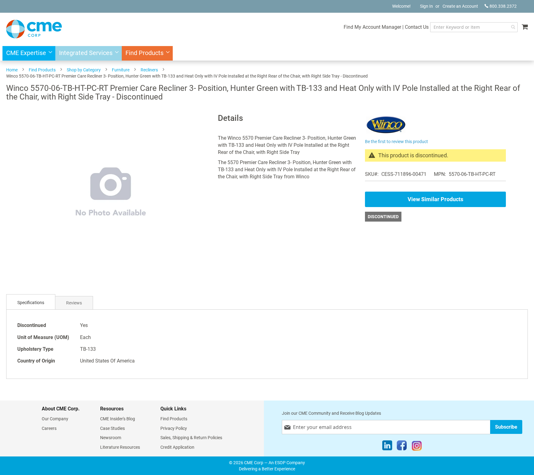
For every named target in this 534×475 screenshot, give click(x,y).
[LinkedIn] (387, 446)
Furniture (120, 69)
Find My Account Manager (372, 27)
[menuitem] (27, 53)
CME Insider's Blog (117, 418)
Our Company (55, 418)
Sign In (426, 6)
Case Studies (112, 428)
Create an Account (460, 6)
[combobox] (474, 27)
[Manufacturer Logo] (386, 134)
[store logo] (34, 29)
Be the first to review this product (396, 141)
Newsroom (110, 437)
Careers (49, 428)
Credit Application (177, 447)
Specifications (30, 302)
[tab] (30, 302)
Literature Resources (120, 447)
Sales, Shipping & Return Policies (191, 437)
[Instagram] (416, 446)
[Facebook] (402, 446)
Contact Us (417, 27)
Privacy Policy (173, 428)
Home (12, 69)
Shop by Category (84, 69)
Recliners (149, 69)
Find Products (42, 69)
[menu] (267, 53)
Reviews (74, 302)
